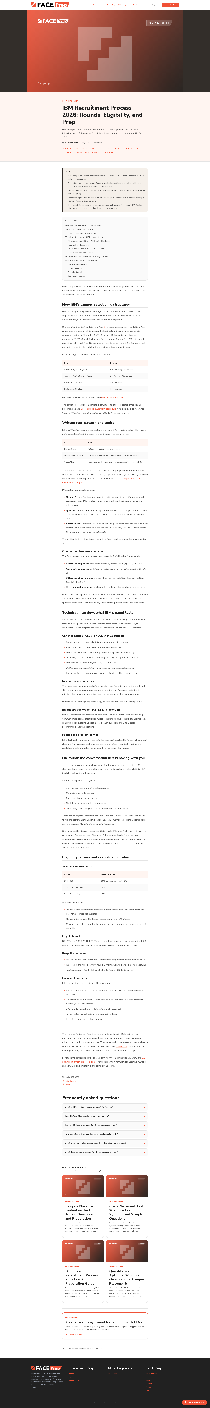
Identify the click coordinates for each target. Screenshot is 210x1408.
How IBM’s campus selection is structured (83, 225)
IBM (105, 327)
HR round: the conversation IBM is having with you (86, 256)
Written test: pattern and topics (79, 229)
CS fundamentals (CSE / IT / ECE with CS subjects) (89, 241)
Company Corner (92, 5)
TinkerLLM (121, 1046)
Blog (113, 5)
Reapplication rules (76, 272)
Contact (149, 1384)
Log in (154, 5)
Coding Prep (74, 1380)
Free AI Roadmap (170, 5)
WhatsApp (73, 1348)
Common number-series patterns (82, 233)
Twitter (90, 1348)
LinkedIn (82, 1348)
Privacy (148, 1387)
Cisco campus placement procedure (98, 408)
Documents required (76, 276)
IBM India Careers (69, 1081)
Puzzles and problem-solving (80, 252)
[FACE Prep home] (50, 4)
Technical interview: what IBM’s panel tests (84, 237)
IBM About (66, 1084)
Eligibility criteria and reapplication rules (82, 260)
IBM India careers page (112, 397)
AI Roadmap (112, 1373)
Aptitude (105, 5)
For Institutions (139, 5)
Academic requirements (78, 264)
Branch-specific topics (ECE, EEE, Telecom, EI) (87, 249)
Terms (148, 1390)
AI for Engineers (124, 5)
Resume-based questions (79, 245)
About (148, 1380)
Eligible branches (75, 268)
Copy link (98, 1348)
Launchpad (150, 1377)
